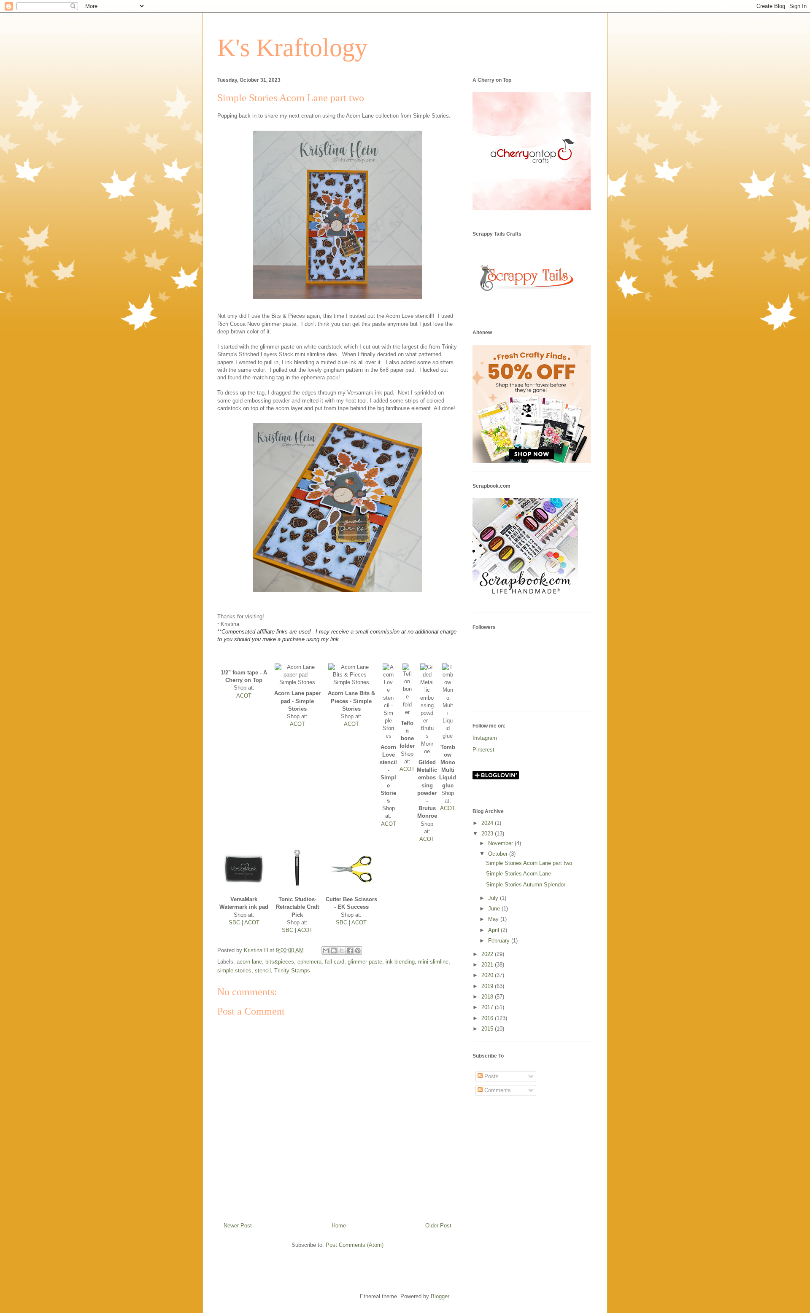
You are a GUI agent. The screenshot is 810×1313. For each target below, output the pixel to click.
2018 (488, 996)
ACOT (243, 696)
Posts (491, 1076)
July (494, 898)
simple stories (234, 970)
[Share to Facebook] (350, 950)
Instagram (484, 738)
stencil (263, 970)
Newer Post (238, 1225)
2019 (488, 986)
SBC (234, 922)
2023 (488, 833)
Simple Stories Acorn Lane (518, 873)
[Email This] (325, 950)
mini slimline (433, 962)
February (499, 940)
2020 (488, 975)
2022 (488, 954)
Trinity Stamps (292, 970)
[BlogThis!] (333, 950)
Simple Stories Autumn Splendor (525, 884)
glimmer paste (365, 962)
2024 (488, 823)
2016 (488, 1018)
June (495, 908)
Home (339, 1225)
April (494, 930)
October (498, 854)
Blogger (440, 1296)
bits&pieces (279, 962)
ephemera (309, 962)
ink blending (400, 962)
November (501, 843)
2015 (488, 1029)
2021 (488, 964)
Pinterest (483, 749)
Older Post (438, 1225)
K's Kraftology (292, 48)
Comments (497, 1090)
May (494, 919)
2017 (488, 1007)
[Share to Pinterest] (358, 950)
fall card (334, 962)
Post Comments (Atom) (354, 1245)
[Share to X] (342, 950)
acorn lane (249, 962)
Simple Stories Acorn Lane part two (529, 863)
